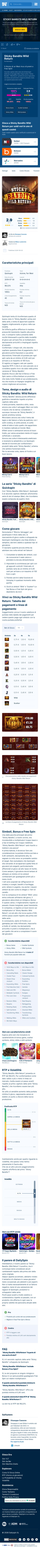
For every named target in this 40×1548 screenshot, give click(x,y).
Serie (13, 171)
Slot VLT (5, 1459)
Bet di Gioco (9, 628)
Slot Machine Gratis (10, 1464)
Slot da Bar (6, 1461)
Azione (22, 273)
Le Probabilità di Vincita (11, 1478)
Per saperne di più (17, 1442)
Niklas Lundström (20, 242)
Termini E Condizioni (10, 1494)
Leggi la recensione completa (13, 84)
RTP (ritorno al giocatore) (12, 1475)
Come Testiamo (8, 1492)
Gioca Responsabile (10, 1489)
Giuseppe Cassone (21, 234)
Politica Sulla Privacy (10, 1497)
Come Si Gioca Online (11, 1473)
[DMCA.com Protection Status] (10, 1540)
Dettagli (5, 171)
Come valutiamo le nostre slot (29, 228)
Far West (29, 273)
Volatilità (5, 1480)
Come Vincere (24, 171)
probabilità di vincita (32, 1546)
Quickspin (9, 273)
